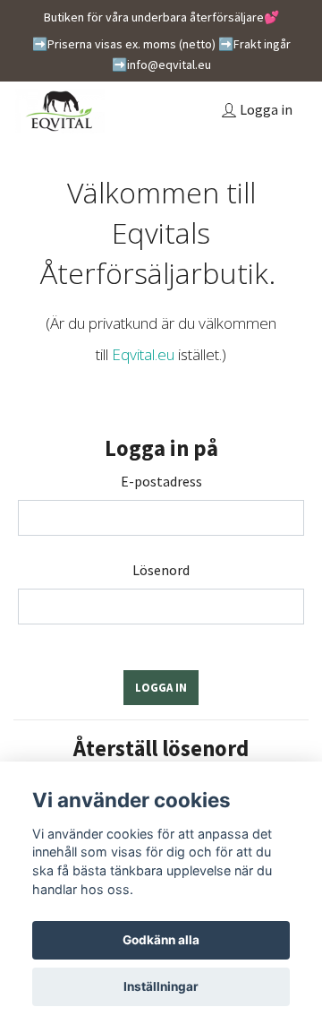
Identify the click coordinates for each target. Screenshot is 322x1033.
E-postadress (161, 481)
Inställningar (161, 986)
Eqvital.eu (143, 354)
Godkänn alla (161, 940)
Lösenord (161, 570)
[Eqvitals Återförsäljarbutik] (60, 111)
